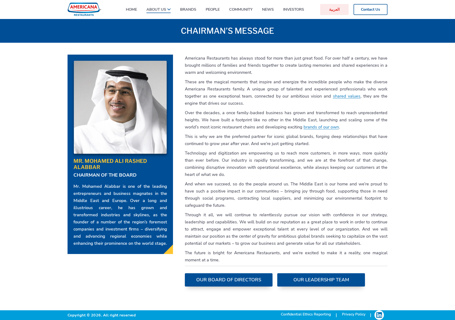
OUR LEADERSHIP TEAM (321, 280)
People (213, 9)
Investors (293, 9)
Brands (188, 9)
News (268, 9)
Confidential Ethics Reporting (306, 314)
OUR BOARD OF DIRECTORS (228, 280)
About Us (156, 9)
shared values (347, 96)
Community (241, 9)
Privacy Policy (353, 314)
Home (131, 9)
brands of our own (321, 127)
